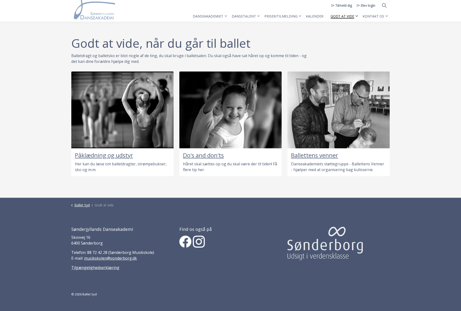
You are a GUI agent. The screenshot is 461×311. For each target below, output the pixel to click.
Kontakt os (373, 16)
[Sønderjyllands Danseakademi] (93, 11)
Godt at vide (342, 16)
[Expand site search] (384, 5)
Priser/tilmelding (280, 16)
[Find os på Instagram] (199, 242)
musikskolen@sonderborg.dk (110, 258)
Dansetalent (244, 16)
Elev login (368, 5)
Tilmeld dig (343, 5)
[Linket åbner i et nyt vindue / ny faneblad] (325, 243)
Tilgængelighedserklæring (95, 267)
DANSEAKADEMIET (208, 16)
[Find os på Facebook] (185, 242)
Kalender (314, 16)
